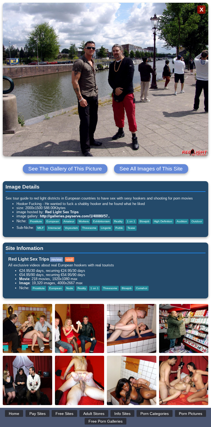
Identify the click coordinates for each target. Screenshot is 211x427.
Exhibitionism (101, 221)
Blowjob (144, 221)
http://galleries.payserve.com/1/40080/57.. (75, 216)
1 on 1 (131, 221)
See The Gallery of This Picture (65, 169)
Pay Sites (37, 413)
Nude (69, 288)
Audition (182, 221)
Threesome (89, 227)
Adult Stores (93, 413)
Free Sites (64, 413)
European (52, 221)
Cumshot (141, 288)
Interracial (54, 227)
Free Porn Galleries (105, 421)
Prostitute (36, 221)
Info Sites (122, 413)
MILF (40, 227)
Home (14, 413)
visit (69, 259)
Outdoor (196, 221)
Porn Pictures (190, 413)
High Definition (163, 221)
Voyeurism (71, 227)
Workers (84, 221)
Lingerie (106, 227)
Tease (131, 227)
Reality (118, 221)
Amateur (68, 221)
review (56, 259)
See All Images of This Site (151, 169)
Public (119, 227)
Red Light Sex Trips (62, 212)
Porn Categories (154, 413)
